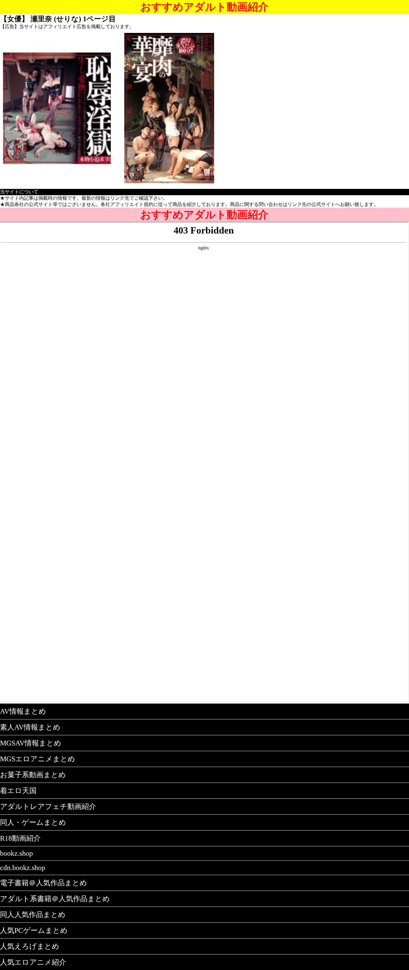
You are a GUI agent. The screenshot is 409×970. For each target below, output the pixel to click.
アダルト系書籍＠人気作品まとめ (55, 899)
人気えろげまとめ (29, 946)
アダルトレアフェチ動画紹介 (48, 806)
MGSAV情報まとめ (30, 743)
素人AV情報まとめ (30, 727)
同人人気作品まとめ (33, 915)
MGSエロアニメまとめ (37, 759)
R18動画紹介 (20, 838)
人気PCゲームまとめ (34, 930)
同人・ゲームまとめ (33, 822)
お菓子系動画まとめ (33, 775)
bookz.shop (16, 853)
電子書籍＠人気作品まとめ (43, 883)
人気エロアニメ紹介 (33, 962)
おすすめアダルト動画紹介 (204, 7)
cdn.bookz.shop (22, 868)
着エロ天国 (18, 791)
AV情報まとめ (23, 711)
